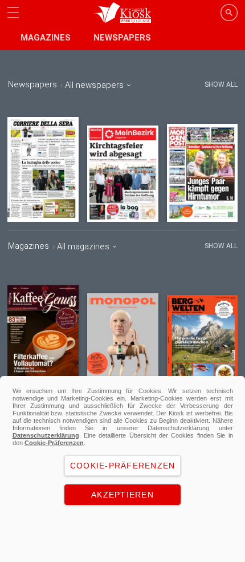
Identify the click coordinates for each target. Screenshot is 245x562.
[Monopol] (122, 340)
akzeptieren (122, 494)
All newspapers (95, 85)
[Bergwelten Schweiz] (202, 341)
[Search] (229, 12)
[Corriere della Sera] (43, 169)
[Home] (123, 12)
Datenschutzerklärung (46, 435)
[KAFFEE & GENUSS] (43, 336)
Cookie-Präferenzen (54, 442)
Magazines (46, 38)
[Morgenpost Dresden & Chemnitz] (202, 173)
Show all (221, 84)
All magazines (84, 246)
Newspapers (122, 38)
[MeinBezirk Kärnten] (122, 174)
